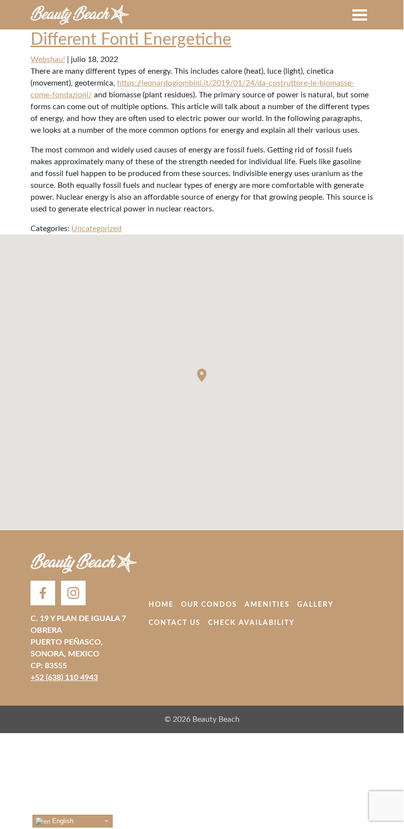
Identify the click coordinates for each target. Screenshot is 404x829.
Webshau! (48, 59)
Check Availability (251, 623)
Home (161, 604)
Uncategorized (96, 229)
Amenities (267, 604)
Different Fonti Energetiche (131, 39)
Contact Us (175, 623)
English (61, 821)
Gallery (315, 604)
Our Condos (209, 604)
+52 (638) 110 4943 (64, 677)
